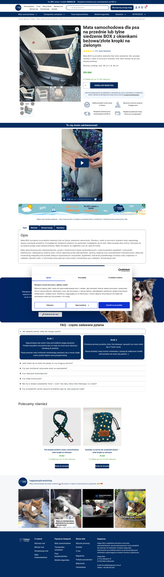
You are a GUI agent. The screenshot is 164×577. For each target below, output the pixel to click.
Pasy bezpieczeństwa (79, 14)
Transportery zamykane (53, 14)
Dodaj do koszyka (104, 85)
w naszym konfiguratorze (131, 95)
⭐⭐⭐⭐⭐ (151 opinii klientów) (97, 51)
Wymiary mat (58, 6)
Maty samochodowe (26, 14)
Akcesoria (119, 14)
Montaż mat (34, 9)
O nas (38, 6)
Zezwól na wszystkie (114, 305)
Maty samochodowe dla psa (47, 19)
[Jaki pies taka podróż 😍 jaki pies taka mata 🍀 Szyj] (66, 508)
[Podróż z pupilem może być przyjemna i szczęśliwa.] (33, 508)
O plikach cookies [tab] (115, 277)
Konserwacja (44, 9)
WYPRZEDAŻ (137, 14)
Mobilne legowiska (101, 14)
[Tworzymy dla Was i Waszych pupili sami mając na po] (130, 508)
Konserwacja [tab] (47, 228)
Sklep (33, 19)
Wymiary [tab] (60, 228)
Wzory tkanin (47, 6)
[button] (77, 29)
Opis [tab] (25, 228)
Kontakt (54, 9)
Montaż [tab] (34, 228)
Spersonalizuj (80, 305)
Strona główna (29, 6)
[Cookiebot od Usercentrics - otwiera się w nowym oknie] (120, 270)
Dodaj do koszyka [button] (62, 466)
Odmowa (49, 305)
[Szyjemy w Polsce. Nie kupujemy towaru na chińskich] (98, 508)
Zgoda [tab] (48, 277)
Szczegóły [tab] (82, 277)
